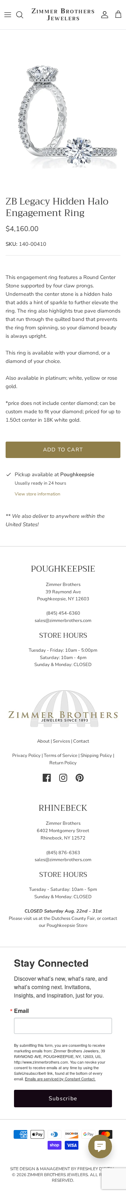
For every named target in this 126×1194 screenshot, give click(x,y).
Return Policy (63, 763)
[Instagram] (63, 778)
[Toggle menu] (7, 14)
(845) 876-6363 (63, 853)
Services (61, 741)
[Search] (23, 14)
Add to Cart (63, 449)
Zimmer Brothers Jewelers (57, 1175)
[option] (63, 111)
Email (21, 1011)
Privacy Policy (26, 755)
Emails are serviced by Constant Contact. (60, 1078)
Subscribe (63, 1098)
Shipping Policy (96, 755)
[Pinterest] (80, 778)
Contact (81, 741)
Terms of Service (60, 755)
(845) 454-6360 (63, 613)
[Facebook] (47, 778)
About (43, 741)
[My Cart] (118, 14)
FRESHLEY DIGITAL (96, 1169)
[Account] (103, 14)
